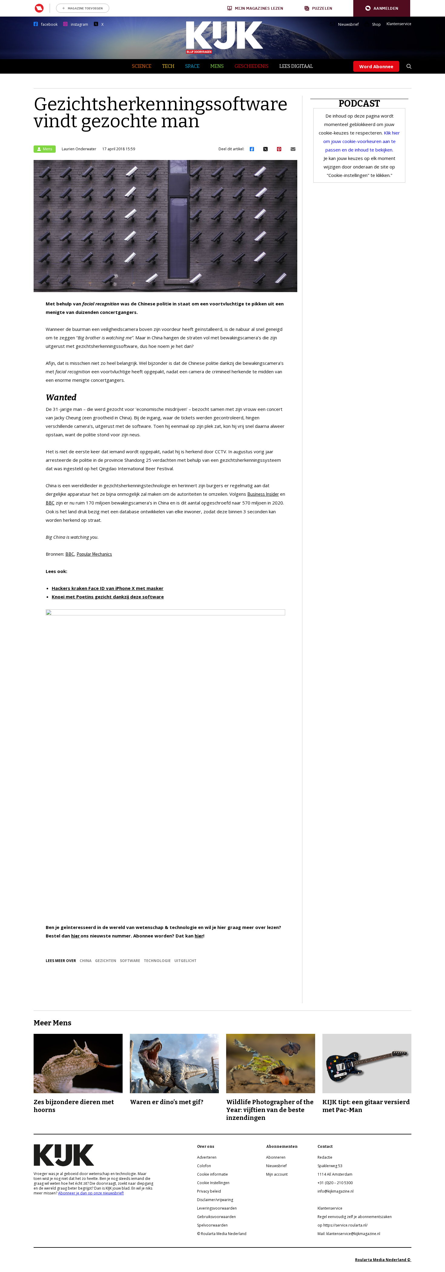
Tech (168, 66)
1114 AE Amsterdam (335, 1174)
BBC (50, 503)
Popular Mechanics (94, 554)
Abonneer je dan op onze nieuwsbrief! (91, 1193)
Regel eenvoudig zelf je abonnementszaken (355, 1216)
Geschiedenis (252, 66)
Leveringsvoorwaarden (217, 1208)
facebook (49, 24)
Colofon (204, 1165)
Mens (217, 66)
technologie (157, 960)
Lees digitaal (296, 66)
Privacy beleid (209, 1191)
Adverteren (206, 1157)
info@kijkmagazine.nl (336, 1191)
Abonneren (275, 1157)
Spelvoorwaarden (212, 1225)
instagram (79, 24)
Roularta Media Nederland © (383, 1259)
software (130, 960)
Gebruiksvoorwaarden (216, 1216)
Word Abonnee (376, 66)
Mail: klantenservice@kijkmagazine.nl (349, 1233)
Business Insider (263, 494)
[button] (381, 8)
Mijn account (277, 1174)
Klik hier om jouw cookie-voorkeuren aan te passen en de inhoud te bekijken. (361, 141)
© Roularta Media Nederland (221, 1233)
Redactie (325, 1157)
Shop (376, 24)
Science (141, 66)
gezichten (105, 960)
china (85, 960)
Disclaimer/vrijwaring (215, 1199)
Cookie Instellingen (213, 1182)
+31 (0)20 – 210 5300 (335, 1182)
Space (192, 66)
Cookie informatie (212, 1174)
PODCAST (359, 103)
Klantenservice (399, 24)
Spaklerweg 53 (330, 1165)
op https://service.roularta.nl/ (343, 1225)
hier (76, 936)
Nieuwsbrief (348, 24)
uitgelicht (185, 960)
